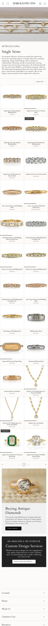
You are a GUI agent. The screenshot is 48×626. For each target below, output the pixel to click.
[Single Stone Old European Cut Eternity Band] (12, 160)
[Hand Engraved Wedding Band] (12, 317)
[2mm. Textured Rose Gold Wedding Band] (12, 192)
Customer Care (9, 616)
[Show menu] (3, 3)
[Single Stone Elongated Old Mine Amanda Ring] (36, 441)
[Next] (39, 464)
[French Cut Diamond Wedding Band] (12, 255)
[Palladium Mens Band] (36, 317)
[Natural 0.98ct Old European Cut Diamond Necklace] (12, 409)
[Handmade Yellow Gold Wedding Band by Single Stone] (12, 223)
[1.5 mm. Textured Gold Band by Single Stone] (36, 192)
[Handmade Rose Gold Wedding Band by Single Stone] (12, 285)
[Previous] (9, 464)
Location (6, 592)
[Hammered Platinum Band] (36, 347)
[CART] (45, 3)
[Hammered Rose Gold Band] (12, 377)
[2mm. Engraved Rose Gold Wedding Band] (36, 285)
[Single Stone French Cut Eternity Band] (36, 97)
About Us (6, 608)
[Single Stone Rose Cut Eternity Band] (36, 160)
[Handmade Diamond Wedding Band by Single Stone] (36, 223)
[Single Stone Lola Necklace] (36, 409)
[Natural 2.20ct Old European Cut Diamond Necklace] (36, 377)
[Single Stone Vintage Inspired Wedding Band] (12, 97)
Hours (4, 600)
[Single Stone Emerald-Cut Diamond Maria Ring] (12, 441)
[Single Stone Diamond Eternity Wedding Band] (36, 128)
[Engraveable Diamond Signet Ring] (12, 347)
